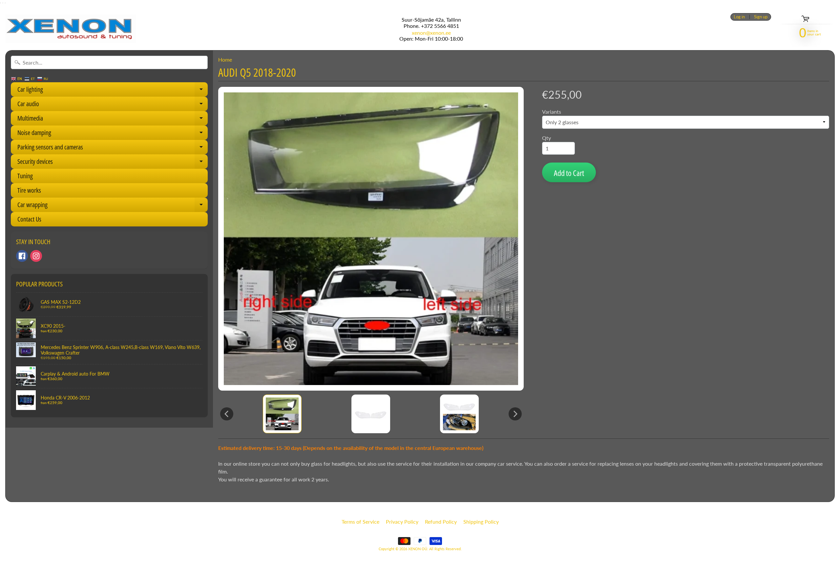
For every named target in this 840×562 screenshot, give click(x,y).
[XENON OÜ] (70, 29)
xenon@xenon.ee (431, 32)
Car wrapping (112, 206)
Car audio (112, 105)
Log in (739, 17)
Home (225, 59)
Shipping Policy (481, 521)
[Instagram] (36, 256)
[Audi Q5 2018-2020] (282, 414)
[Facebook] (22, 256)
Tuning (25, 175)
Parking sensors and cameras (112, 148)
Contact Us (29, 219)
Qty (546, 138)
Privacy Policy (402, 521)
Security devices (112, 163)
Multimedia (112, 120)
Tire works (29, 190)
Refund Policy (441, 521)
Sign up (760, 17)
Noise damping (112, 134)
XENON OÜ (417, 549)
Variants (551, 111)
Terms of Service (360, 521)
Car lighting (112, 91)
